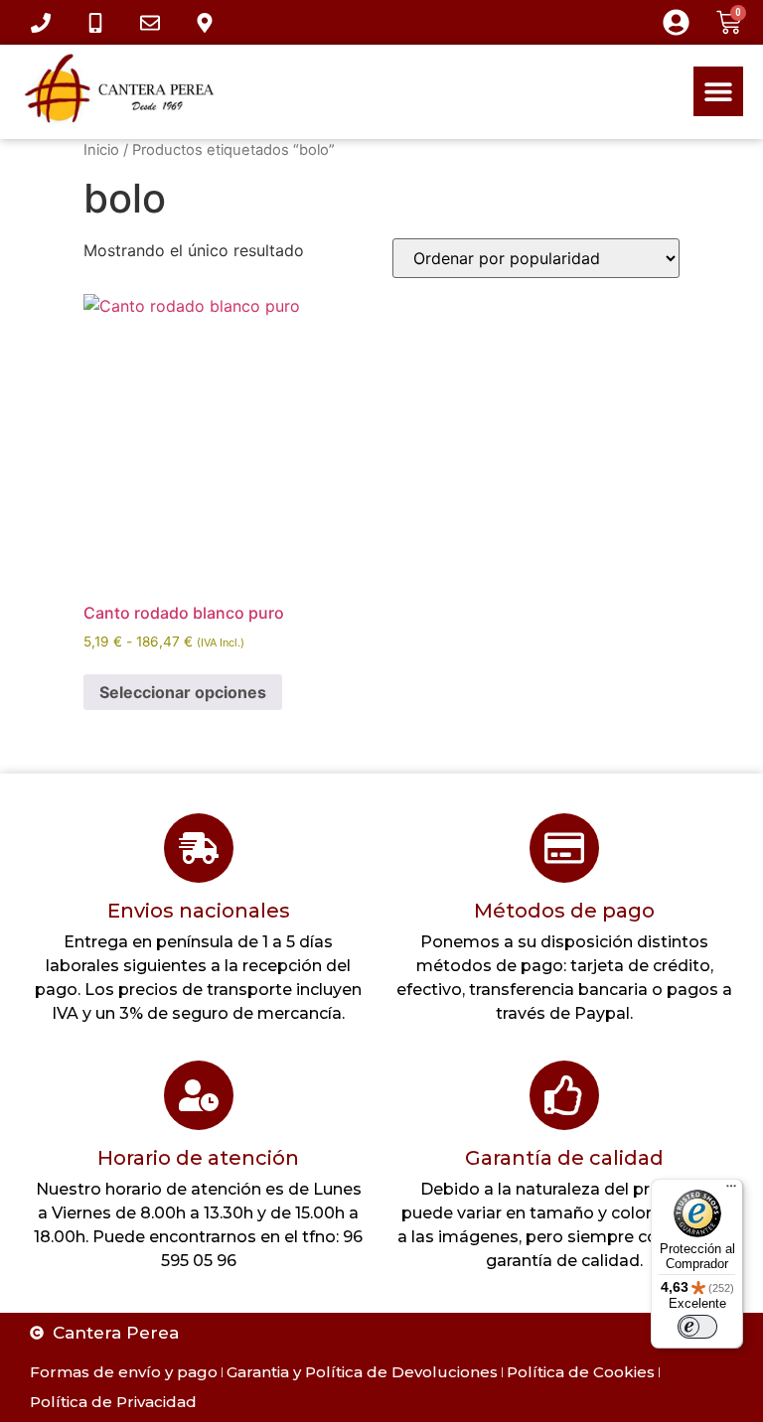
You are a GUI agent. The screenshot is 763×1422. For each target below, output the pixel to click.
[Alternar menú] (718, 91)
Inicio (101, 150)
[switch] (697, 1327)
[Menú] (731, 1191)
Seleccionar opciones (182, 692)
